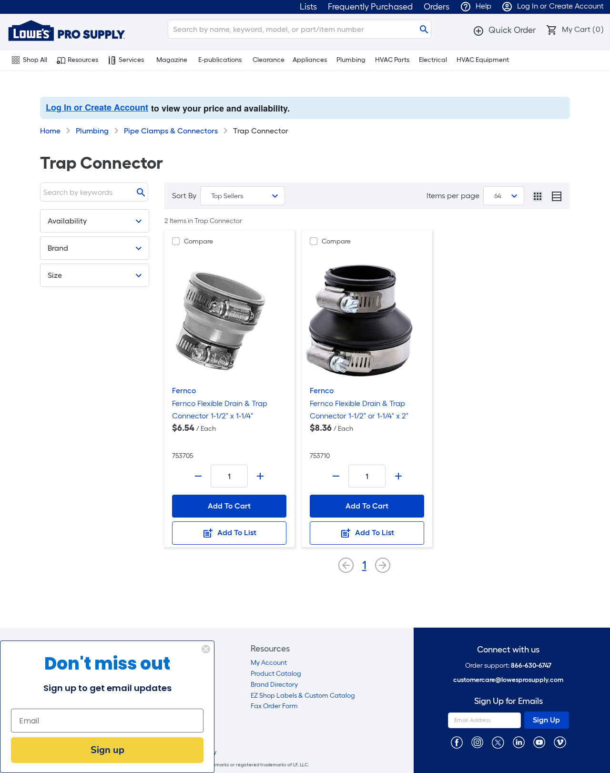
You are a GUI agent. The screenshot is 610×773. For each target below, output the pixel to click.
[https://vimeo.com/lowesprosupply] (559, 742)
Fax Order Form (274, 706)
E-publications (220, 60)
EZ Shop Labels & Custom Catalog (303, 696)
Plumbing (351, 60)
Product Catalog (276, 674)
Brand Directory (274, 685)
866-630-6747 (531, 665)
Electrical (433, 60)
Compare (198, 241)
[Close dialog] (206, 649)
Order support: (508, 665)
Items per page (453, 195)
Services (131, 60)
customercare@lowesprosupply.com (508, 680)
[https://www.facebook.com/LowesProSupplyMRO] (456, 742)
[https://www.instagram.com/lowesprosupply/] (477, 742)
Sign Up (546, 719)
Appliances (310, 60)
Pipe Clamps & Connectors (171, 130)
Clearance (269, 60)
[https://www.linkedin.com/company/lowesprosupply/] (518, 742)
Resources (83, 60)
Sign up (107, 749)
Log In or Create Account (97, 107)
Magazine (171, 60)
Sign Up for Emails (508, 701)
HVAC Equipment (483, 60)
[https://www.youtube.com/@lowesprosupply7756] (539, 742)
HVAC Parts (392, 60)
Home (50, 130)
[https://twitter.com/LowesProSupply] (497, 742)
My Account (269, 663)
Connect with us (508, 650)
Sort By (184, 195)
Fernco (184, 390)
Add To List (235, 532)
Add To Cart (229, 505)
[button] (504, 30)
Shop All (35, 60)
